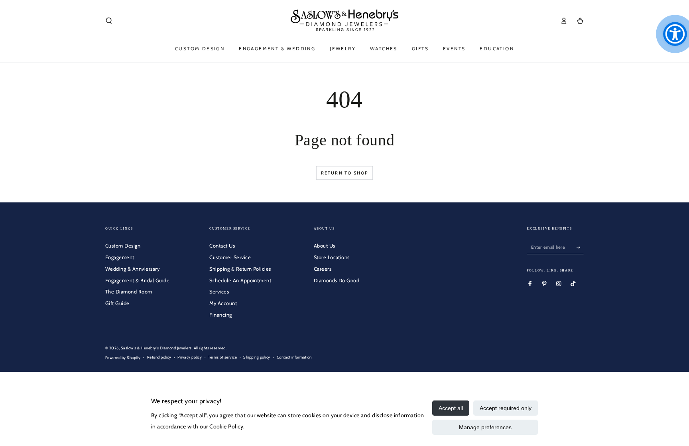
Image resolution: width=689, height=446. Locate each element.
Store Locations (332, 257)
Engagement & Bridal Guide (137, 280)
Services (219, 292)
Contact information (294, 357)
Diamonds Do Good (337, 280)
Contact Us (222, 246)
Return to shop (344, 173)
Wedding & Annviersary (132, 269)
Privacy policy (189, 357)
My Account (223, 303)
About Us (324, 246)
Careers (322, 269)
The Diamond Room (128, 292)
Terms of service (222, 357)
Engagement (119, 257)
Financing (220, 315)
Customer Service (230, 257)
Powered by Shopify (123, 357)
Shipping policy (256, 357)
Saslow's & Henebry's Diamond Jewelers (156, 348)
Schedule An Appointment (240, 280)
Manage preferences (485, 427)
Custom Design (122, 246)
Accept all (451, 408)
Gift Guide (117, 303)
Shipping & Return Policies (240, 269)
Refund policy (159, 357)
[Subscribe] (580, 247)
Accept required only (506, 408)
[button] (108, 21)
